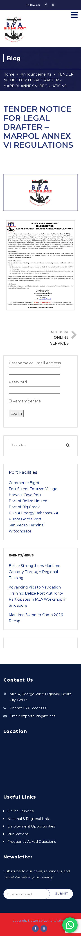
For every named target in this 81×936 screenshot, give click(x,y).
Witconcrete (20, 531)
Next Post (59, 337)
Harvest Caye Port (25, 495)
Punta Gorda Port (25, 519)
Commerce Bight (24, 483)
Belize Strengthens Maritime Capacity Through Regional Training (34, 572)
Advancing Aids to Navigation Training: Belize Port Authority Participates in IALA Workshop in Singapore (38, 596)
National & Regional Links (28, 819)
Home (8, 74)
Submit (61, 893)
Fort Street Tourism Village (33, 489)
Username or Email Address (35, 363)
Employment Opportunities (31, 826)
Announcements (36, 74)
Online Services (20, 811)
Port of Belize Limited (28, 501)
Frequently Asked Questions (31, 841)
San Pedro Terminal (27, 525)
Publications (17, 834)
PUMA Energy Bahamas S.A (33, 513)
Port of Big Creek (24, 507)
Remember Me (26, 401)
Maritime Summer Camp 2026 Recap (36, 618)
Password (18, 382)
